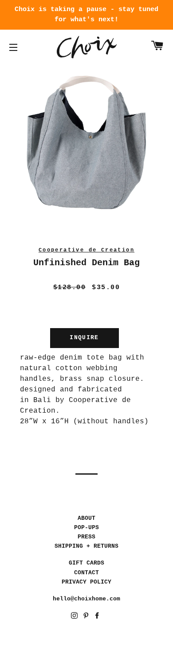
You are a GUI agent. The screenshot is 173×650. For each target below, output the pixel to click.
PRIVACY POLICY (86, 582)
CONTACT (86, 572)
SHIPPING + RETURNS (86, 546)
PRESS (86, 537)
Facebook (98, 617)
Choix (87, 47)
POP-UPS (86, 527)
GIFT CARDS (86, 563)
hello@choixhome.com (86, 599)
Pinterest (87, 617)
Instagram (75, 617)
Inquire (84, 337)
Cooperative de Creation (86, 250)
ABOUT (86, 518)
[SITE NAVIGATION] (13, 47)
